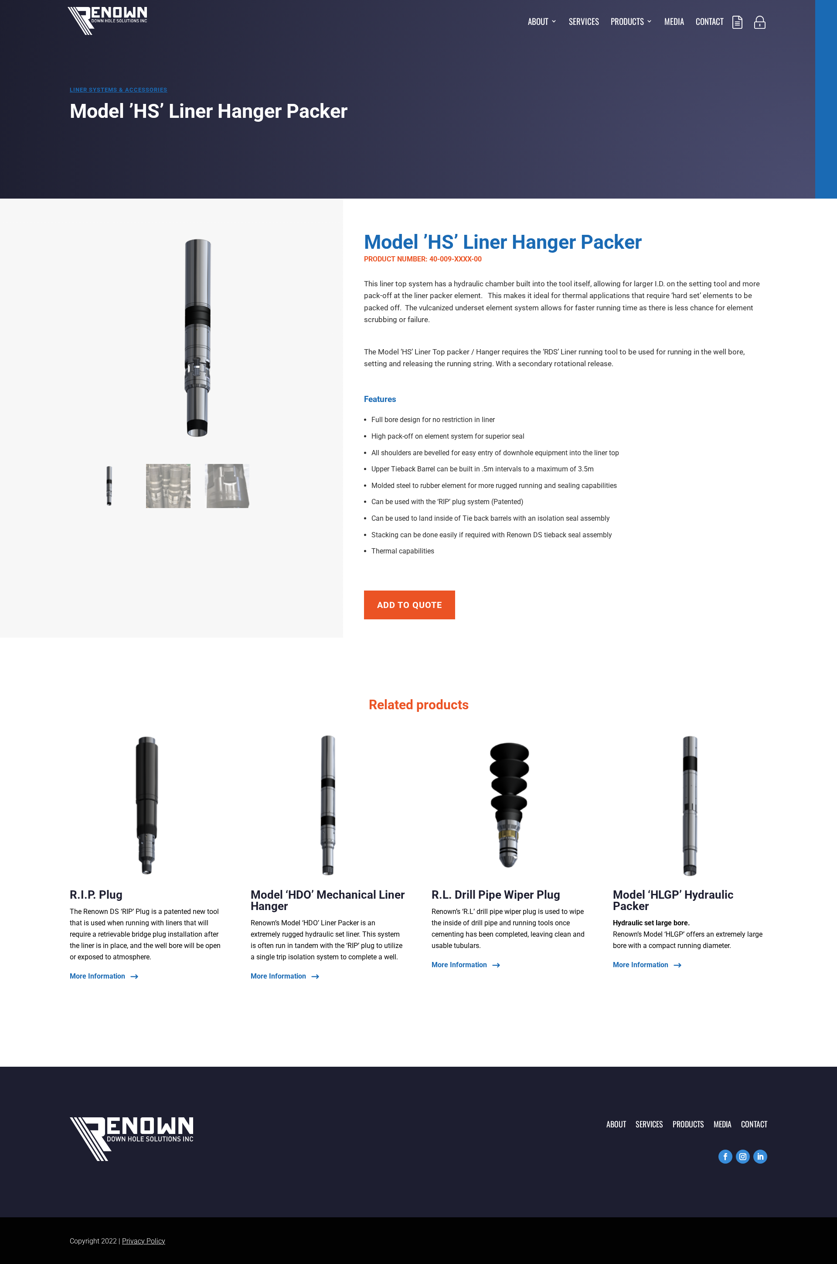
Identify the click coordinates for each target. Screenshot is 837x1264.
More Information (97, 976)
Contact (710, 22)
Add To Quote (409, 605)
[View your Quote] (737, 33)
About (538, 22)
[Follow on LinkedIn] (760, 1157)
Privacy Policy (143, 1241)
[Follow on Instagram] (743, 1157)
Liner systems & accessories (118, 89)
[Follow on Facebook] (725, 1157)
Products (627, 22)
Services (584, 22)
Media (674, 22)
